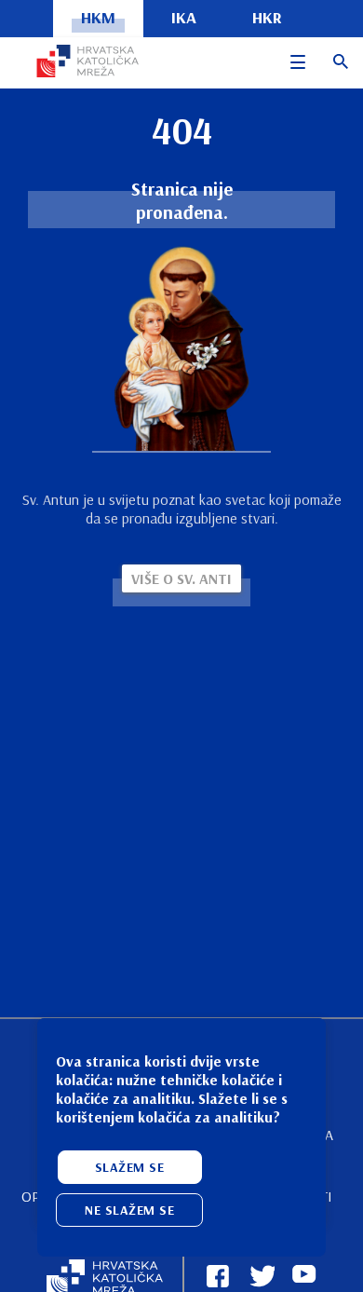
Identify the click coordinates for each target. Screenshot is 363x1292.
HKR (267, 17)
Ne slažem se (129, 1210)
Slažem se (130, 1167)
